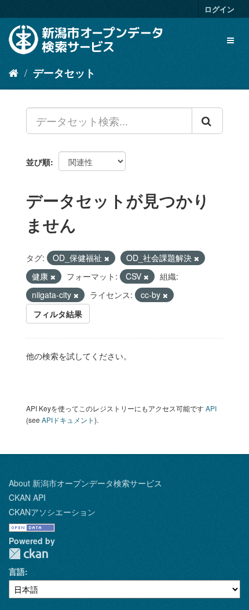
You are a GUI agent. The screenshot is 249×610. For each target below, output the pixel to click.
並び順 (38, 162)
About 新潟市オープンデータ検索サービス (85, 483)
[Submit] (207, 120)
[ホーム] (14, 72)
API (211, 408)
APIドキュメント (68, 420)
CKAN (28, 554)
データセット (64, 72)
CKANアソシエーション (52, 512)
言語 (17, 571)
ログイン (219, 8)
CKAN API (27, 497)
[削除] (106, 258)
